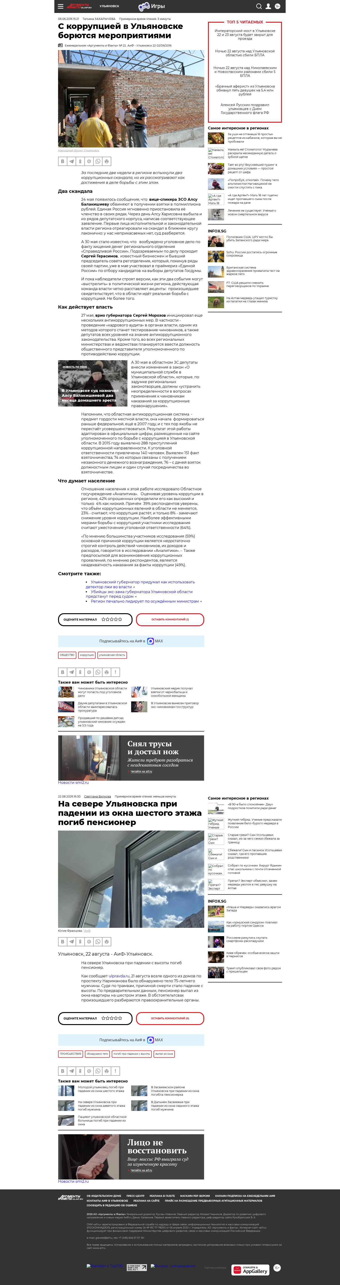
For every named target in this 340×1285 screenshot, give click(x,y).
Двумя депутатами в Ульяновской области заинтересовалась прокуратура (102, 706)
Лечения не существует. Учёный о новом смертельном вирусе (252, 212)
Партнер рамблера (215, 1267)
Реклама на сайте (146, 1200)
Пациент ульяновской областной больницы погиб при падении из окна (102, 1120)
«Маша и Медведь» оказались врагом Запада (253, 909)
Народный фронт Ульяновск (78, 150)
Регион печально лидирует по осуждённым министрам (145, 601)
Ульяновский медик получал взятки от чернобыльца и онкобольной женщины (172, 692)
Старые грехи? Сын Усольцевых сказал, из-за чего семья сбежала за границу (254, 838)
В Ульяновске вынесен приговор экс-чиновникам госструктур (175, 705)
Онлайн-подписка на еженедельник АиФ (245, 1195)
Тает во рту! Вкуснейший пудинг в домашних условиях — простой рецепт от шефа (252, 168)
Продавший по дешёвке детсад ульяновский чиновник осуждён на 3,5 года (101, 721)
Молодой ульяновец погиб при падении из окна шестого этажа (101, 1089)
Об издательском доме (104, 1195)
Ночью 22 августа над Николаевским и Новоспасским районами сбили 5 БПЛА (245, 72)
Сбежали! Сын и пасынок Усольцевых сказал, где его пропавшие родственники (255, 853)
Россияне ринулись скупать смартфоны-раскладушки (246, 939)
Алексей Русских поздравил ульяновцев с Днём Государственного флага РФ (245, 109)
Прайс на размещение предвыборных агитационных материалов (213, 1200)
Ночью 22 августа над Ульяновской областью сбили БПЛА (245, 53)
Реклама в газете (162, 1195)
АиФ (87, 930)
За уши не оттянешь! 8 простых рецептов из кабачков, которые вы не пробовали (255, 137)
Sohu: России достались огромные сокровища (251, 254)
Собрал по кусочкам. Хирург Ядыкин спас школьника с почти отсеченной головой (254, 869)
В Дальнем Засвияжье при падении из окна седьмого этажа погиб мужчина (175, 1105)
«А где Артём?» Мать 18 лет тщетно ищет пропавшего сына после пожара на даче (253, 199)
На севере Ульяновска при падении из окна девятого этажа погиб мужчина (101, 1105)
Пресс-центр (135, 1195)
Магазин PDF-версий (195, 1195)
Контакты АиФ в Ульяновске (107, 1200)
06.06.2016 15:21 (68, 19)
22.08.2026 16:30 (69, 796)
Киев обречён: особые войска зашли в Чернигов (252, 954)
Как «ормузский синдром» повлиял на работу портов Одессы (252, 924)
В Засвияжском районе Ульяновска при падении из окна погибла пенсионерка (175, 1090)
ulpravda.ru (119, 976)
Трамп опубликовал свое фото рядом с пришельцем (253, 970)
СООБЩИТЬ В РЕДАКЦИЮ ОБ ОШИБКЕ (112, 1205)
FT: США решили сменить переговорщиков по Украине (247, 284)
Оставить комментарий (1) (170, 619)
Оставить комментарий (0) (170, 1018)
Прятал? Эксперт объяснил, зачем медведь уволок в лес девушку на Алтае (252, 884)
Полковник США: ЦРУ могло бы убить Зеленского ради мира (249, 238)
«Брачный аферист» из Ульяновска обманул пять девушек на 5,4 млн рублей (245, 90)
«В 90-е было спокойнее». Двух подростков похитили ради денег (252, 806)
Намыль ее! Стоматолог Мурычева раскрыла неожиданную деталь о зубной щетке (253, 153)
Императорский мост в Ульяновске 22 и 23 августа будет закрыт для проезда (245, 35)
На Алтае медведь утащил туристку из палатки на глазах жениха (252, 300)
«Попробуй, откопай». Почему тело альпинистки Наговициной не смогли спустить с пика (253, 183)
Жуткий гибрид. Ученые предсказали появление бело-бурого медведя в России (255, 823)
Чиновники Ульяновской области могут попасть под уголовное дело (102, 692)
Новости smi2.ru (73, 782)
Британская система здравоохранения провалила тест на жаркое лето (253, 271)
